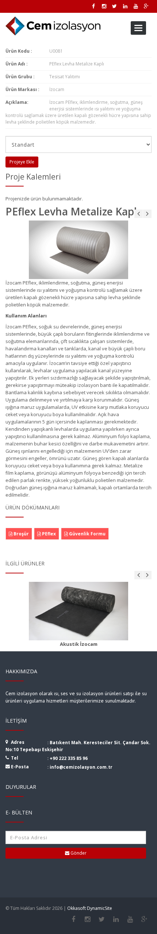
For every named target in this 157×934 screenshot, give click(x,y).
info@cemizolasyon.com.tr (81, 767)
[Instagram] (87, 919)
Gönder (78, 853)
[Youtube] (130, 919)
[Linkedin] (116, 919)
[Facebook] (73, 919)
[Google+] (144, 919)
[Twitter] (101, 919)
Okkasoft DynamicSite (89, 908)
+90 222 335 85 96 (69, 758)
